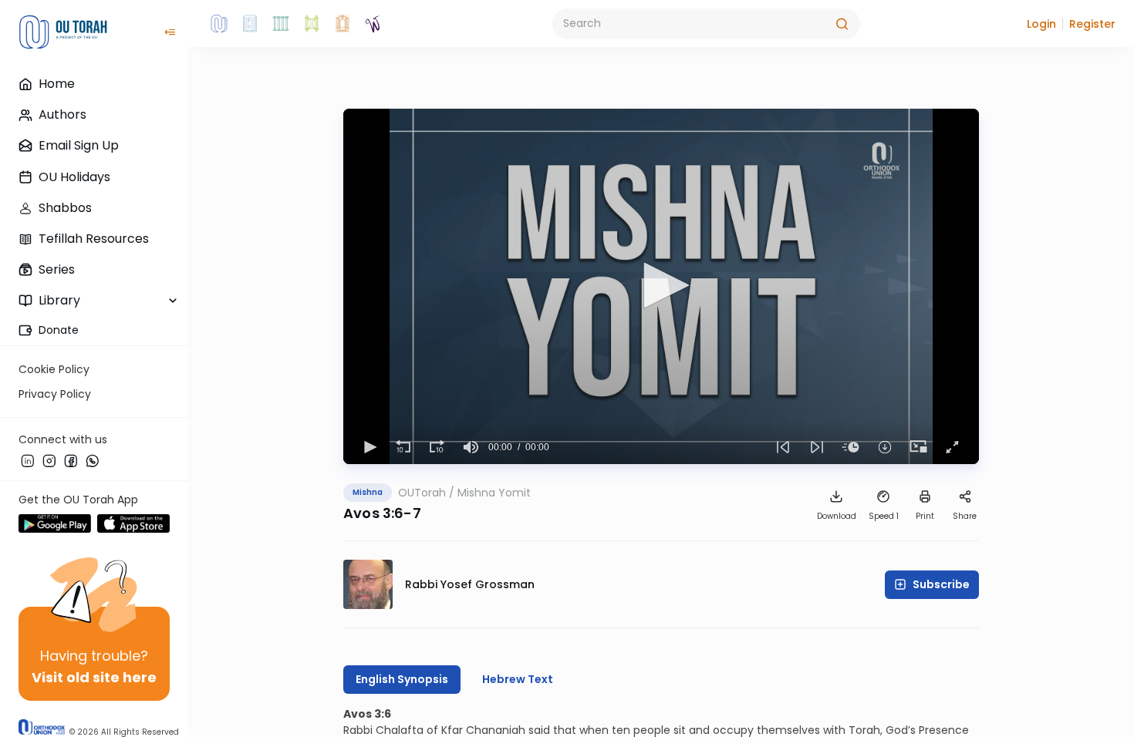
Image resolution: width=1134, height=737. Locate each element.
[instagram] (49, 460)
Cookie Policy (54, 369)
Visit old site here (94, 677)
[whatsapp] (92, 460)
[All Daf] (342, 24)
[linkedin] (28, 460)
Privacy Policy (55, 394)
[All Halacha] (280, 24)
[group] (471, 447)
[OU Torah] (219, 24)
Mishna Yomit (494, 492)
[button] (1041, 24)
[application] (661, 286)
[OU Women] (373, 24)
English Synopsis (402, 679)
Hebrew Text (517, 679)
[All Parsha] (311, 24)
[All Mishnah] (250, 24)
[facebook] (71, 460)
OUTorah (422, 492)
